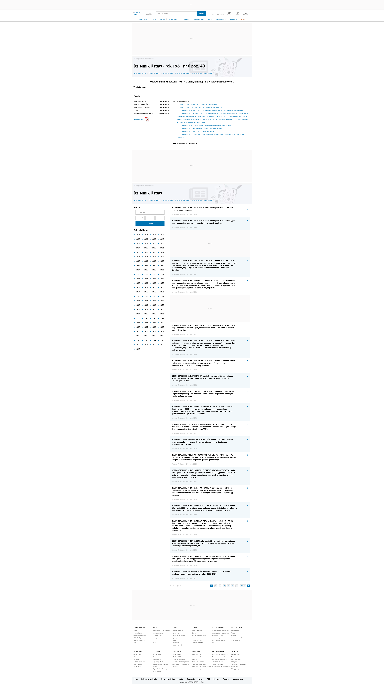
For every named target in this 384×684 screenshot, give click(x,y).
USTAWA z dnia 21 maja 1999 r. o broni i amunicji (196, 131)
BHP (154, 640)
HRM (154, 642)
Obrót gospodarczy (140, 635)
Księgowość (143, 19)
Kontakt (217, 679)
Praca (174, 640)
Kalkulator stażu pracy (199, 664)
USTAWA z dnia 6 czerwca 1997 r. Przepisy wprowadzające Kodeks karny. (205, 125)
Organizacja (137, 654)
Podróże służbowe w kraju (220, 654)
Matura (155, 666)
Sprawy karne (176, 633)
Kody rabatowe (235, 659)
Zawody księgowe (139, 640)
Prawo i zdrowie (177, 645)
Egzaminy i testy (158, 662)
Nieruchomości (221, 19)
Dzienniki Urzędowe (182, 73)
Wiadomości (235, 630)
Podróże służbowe (217, 662)
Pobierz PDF (139, 120)
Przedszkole (157, 654)
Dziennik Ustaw (149, 58)
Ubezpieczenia (157, 635)
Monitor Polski (168, 73)
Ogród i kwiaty (235, 640)
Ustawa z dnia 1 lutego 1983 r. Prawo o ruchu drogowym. (199, 104)
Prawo (186, 19)
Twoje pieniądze (198, 19)
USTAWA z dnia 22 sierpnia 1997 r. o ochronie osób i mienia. (200, 128)
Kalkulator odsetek (198, 662)
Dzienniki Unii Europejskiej (202, 73)
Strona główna (138, 58)
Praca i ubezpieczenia (199, 635)
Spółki (194, 633)
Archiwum (234, 657)
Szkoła (155, 657)
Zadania (136, 659)
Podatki (136, 630)
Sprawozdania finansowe (219, 640)
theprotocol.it (235, 666)
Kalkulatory (196, 651)
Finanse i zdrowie (197, 642)
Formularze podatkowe (238, 664)
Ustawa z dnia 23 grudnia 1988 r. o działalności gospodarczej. (201, 107)
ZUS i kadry (137, 638)
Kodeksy (175, 666)
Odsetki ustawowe (217, 664)
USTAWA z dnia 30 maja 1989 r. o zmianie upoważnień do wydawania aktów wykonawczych (211, 110)
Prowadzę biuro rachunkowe (221, 633)
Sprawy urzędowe (178, 638)
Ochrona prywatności (149, 679)
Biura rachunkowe (218, 627)
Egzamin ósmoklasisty (160, 669)
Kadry (154, 19)
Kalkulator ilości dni (198, 657)
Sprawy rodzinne (177, 630)
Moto (210, 19)
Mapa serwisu (238, 679)
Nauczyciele (157, 659)
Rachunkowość (138, 633)
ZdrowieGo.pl (235, 654)
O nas (136, 679)
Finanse (233, 635)
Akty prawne (176, 651)
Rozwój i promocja (139, 662)
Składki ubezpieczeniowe (219, 659)
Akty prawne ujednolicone (180, 664)
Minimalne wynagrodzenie (220, 657)
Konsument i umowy (178, 635)
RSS (208, 679)
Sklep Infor (175, 642)
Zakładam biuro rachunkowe (221, 630)
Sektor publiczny (174, 19)
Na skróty (234, 651)
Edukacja (233, 19)
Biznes (162, 19)
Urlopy (155, 638)
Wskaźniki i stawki (218, 651)
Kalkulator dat (196, 654)
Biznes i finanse (197, 630)
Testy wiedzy (157, 671)
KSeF (243, 19)
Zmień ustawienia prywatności (172, 679)
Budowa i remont (236, 638)
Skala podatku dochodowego (221, 666)
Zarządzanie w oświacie (160, 664)
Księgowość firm (139, 627)
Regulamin (191, 679)
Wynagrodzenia (158, 633)
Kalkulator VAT (196, 659)
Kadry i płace (138, 664)
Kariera (200, 679)
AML (213, 642)
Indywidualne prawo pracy (161, 630)
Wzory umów (235, 662)
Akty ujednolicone (140, 73)
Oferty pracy (235, 669)
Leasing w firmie (197, 640)
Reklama (226, 679)
